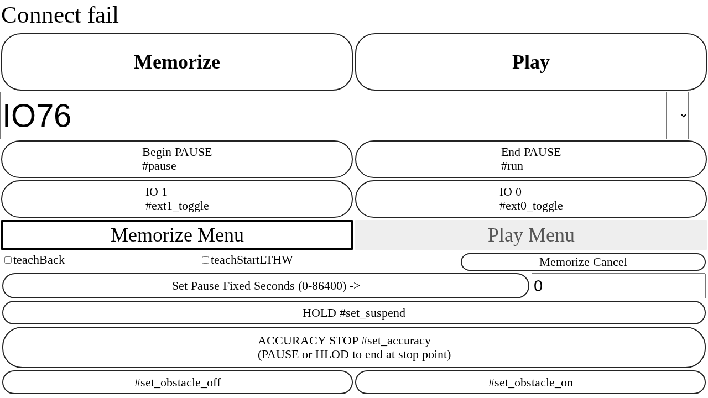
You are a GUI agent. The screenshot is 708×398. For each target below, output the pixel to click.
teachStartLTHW (252, 259)
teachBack (39, 259)
